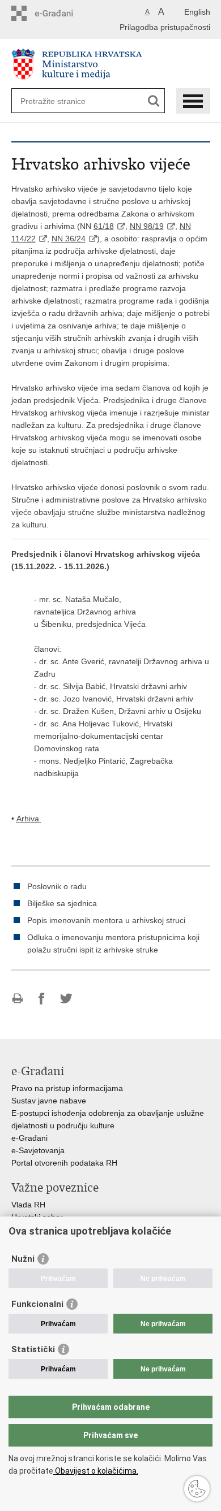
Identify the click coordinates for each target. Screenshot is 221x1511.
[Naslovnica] (110, 64)
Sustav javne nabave (48, 1100)
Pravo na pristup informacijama (67, 1088)
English (197, 11)
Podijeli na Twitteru (66, 999)
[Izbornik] (193, 101)
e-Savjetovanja (38, 1150)
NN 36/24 (69, 238)
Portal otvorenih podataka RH (64, 1162)
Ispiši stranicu (17, 999)
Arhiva (28, 818)
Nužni (23, 1259)
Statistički (33, 1349)
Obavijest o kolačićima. (95, 1470)
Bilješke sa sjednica (62, 903)
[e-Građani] (59, 13)
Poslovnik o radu (57, 886)
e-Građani (29, 1137)
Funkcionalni (37, 1304)
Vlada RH (28, 1204)
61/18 (104, 226)
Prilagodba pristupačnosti (165, 27)
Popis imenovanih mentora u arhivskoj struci (106, 920)
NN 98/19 (147, 226)
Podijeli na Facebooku (42, 999)
